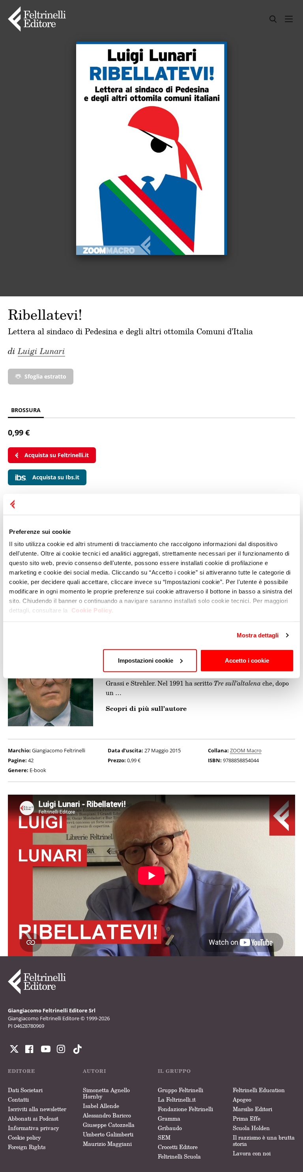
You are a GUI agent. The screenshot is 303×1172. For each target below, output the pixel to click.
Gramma (169, 1118)
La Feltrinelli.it (177, 1099)
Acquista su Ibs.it (55, 477)
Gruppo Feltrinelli (180, 1090)
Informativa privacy (33, 1128)
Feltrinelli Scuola (179, 1156)
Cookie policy (24, 1137)
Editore (21, 1071)
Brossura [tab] (26, 410)
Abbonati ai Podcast (33, 1118)
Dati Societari (25, 1090)
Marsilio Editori (252, 1109)
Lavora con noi (252, 1153)
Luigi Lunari (41, 351)
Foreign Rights (26, 1147)
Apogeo (242, 1099)
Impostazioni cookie (145, 660)
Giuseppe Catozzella (109, 1125)
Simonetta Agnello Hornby (106, 1093)
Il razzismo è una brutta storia (264, 1140)
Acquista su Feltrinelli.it (56, 455)
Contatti (18, 1099)
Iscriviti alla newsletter (37, 1109)
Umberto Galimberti (108, 1134)
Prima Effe (246, 1118)
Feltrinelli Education (259, 1090)
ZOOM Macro (246, 750)
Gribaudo (170, 1128)
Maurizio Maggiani (107, 1144)
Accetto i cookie (247, 660)
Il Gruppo (174, 1071)
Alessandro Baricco (107, 1115)
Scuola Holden (251, 1128)
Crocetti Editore (178, 1147)
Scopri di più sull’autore (146, 708)
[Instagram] (75, 1049)
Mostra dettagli (258, 635)
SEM (164, 1137)
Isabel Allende (101, 1106)
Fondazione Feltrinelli (185, 1109)
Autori (94, 1071)
